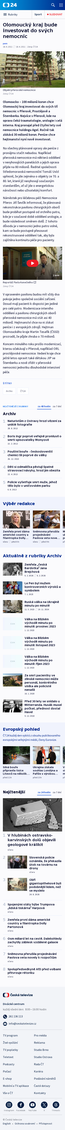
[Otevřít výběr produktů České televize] (61, 5)
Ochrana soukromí (25, 1123)
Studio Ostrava (43, 1057)
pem (5, 43)
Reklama (39, 1042)
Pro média (40, 1035)
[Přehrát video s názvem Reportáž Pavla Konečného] (32, 263)
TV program (10, 1035)
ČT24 (22, 391)
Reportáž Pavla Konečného (18, 282)
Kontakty (40, 1093)
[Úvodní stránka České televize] (18, 995)
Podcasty (8, 1064)
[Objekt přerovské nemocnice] (32, 69)
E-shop (7, 1078)
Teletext (8, 1057)
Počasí (7, 1071)
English (7, 1123)
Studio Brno (41, 1050)
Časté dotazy (42, 1086)
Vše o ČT (8, 1093)
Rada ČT (39, 1064)
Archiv (9, 391)
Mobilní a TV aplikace (16, 1086)
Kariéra (38, 1071)
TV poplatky (10, 1050)
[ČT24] (10, 5)
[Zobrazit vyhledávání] (53, 5)
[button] (32, 263)
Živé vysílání (10, 1042)
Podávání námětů (45, 1078)
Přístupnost (45, 1123)
